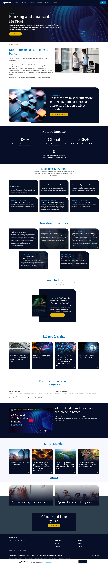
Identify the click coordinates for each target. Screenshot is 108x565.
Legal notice (12, 555)
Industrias (11, 44)
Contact (103, 2)
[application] (54, 561)
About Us (80, 543)
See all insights (54, 477)
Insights (80, 540)
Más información (57, 315)
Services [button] (24, 2)
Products (32, 2)
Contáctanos (15, 34)
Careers (80, 546)
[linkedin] (10, 541)
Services (57, 543)
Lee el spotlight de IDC (58, 114)
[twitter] (19, 541)
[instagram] (24, 541)
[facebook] (13, 541)
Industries (58, 540)
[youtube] (21, 541)
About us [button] (47, 2)
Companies (35, 555)
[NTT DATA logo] (5, 3)
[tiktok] (16, 541)
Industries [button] (16, 2)
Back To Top (95, 555)
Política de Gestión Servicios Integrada (51, 555)
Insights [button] (39, 2)
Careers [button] (55, 2)
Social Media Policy (23, 555)
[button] (96, 2)
